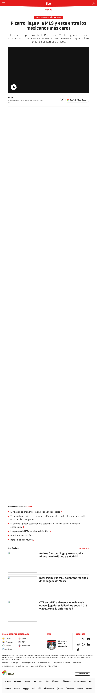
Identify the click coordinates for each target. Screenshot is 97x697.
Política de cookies (44, 663)
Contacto (5, 663)
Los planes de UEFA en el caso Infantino (29, 531)
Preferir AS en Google (78, 100)
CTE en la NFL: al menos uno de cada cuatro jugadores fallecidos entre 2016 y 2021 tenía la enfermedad (63, 605)
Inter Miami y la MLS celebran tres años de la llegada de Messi (63, 579)
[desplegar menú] (3, 3)
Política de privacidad (28, 663)
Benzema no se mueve (21, 539)
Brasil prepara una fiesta (22, 535)
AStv (10, 97)
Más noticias (83, 548)
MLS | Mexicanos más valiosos (48, 17)
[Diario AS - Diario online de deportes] (48, 3)
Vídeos (48, 9)
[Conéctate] (93, 3)
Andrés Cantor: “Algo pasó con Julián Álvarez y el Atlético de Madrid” (61, 555)
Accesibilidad (77, 663)
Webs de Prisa (84, 674)
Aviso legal (14, 663)
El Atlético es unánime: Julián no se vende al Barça (35, 512)
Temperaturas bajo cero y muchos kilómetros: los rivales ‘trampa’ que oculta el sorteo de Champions (48, 517)
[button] (62, 100)
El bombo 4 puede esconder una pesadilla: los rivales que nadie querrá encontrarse (45, 525)
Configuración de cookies (61, 663)
